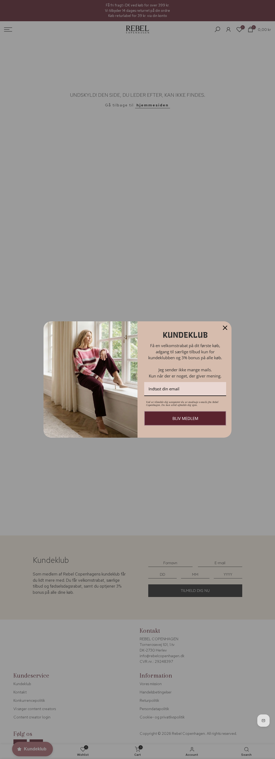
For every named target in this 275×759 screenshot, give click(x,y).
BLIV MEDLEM (185, 418)
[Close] (225, 327)
